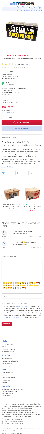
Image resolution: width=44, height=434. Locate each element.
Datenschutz (6, 380)
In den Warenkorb (23, 123)
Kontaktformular (7, 373)
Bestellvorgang (7, 363)
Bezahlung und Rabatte (10, 361)
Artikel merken (23, 129)
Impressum (5, 382)
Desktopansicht (17, 433)
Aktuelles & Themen (8, 349)
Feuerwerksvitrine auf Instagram (13, 423)
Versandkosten (8, 112)
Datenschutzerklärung (22, 306)
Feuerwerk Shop (7, 344)
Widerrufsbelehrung (9, 378)
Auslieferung (6, 366)
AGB (3, 375)
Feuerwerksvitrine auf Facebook (13, 419)
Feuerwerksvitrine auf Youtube (13, 421)
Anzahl (10, 117)
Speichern (6, 324)
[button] (8, 173)
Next (42, 195)
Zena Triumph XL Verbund (17, 204)
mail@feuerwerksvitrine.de (15, 317)
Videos (4, 347)
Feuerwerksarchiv (8, 352)
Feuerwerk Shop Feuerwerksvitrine (22, 428)
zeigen (27, 64)
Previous (1, 195)
